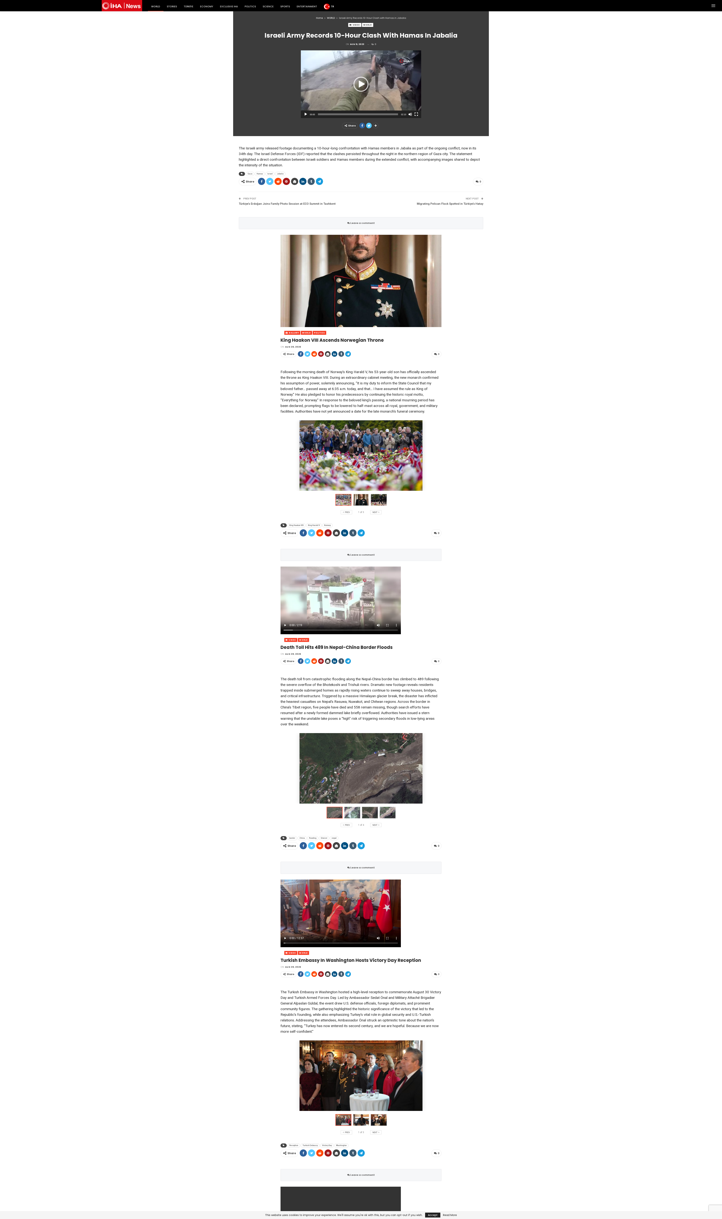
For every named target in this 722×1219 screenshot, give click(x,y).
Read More (450, 1215)
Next (440, 280)
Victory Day (327, 1145)
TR (332, 6)
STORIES (172, 6)
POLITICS (250, 6)
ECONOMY (206, 6)
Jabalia (280, 174)
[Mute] (410, 114)
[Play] (306, 114)
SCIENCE (268, 6)
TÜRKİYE (188, 6)
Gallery (293, 332)
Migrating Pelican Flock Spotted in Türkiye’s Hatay (450, 203)
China (302, 838)
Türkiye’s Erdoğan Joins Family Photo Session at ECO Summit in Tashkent (287, 203)
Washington (341, 1145)
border (292, 838)
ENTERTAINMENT (307, 6)
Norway (327, 525)
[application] (361, 84)
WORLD (155, 6)
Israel (270, 174)
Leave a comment (362, 223)
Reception (293, 1145)
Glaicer (324, 838)
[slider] (358, 114)
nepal (334, 838)
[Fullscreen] (416, 114)
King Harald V (314, 525)
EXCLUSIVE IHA (229, 6)
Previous (281, 280)
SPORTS (285, 6)
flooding (312, 838)
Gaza (250, 174)
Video (356, 24)
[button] (361, 84)
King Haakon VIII (296, 525)
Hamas (260, 174)
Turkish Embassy (310, 1145)
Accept (433, 1215)
